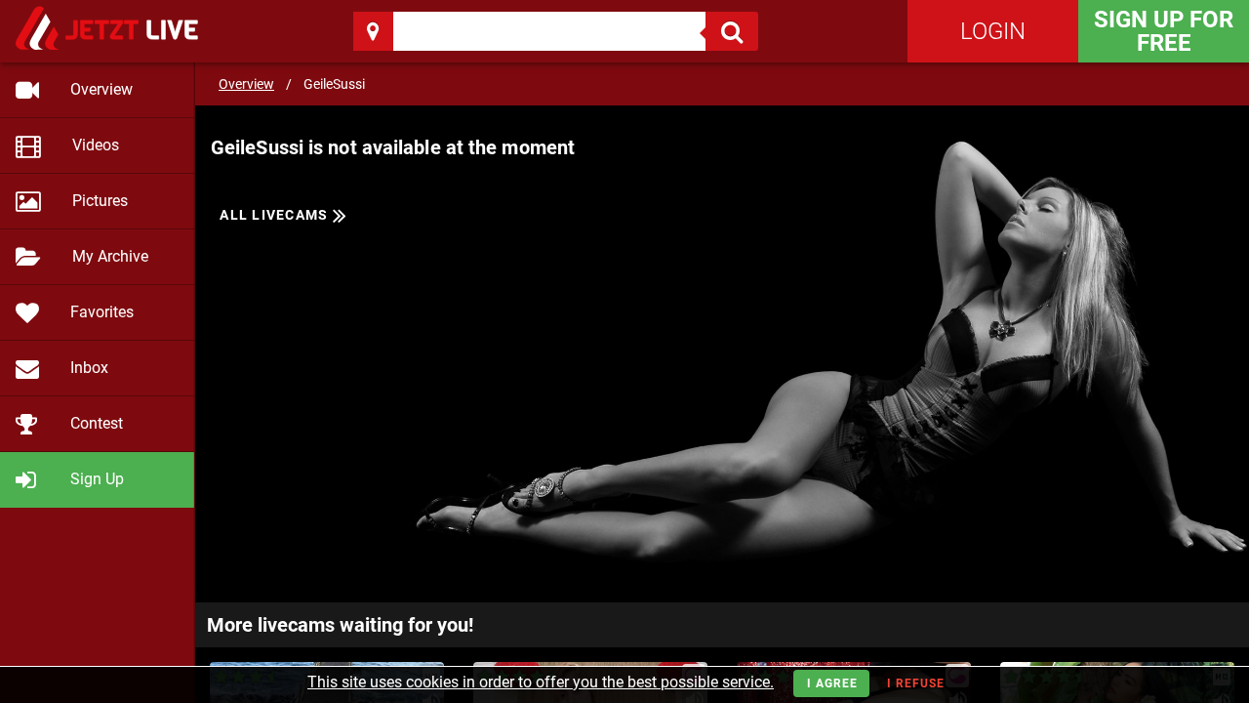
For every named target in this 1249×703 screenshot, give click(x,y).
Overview (246, 84)
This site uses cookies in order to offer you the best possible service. (540, 682)
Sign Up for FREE (1163, 31)
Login (993, 31)
